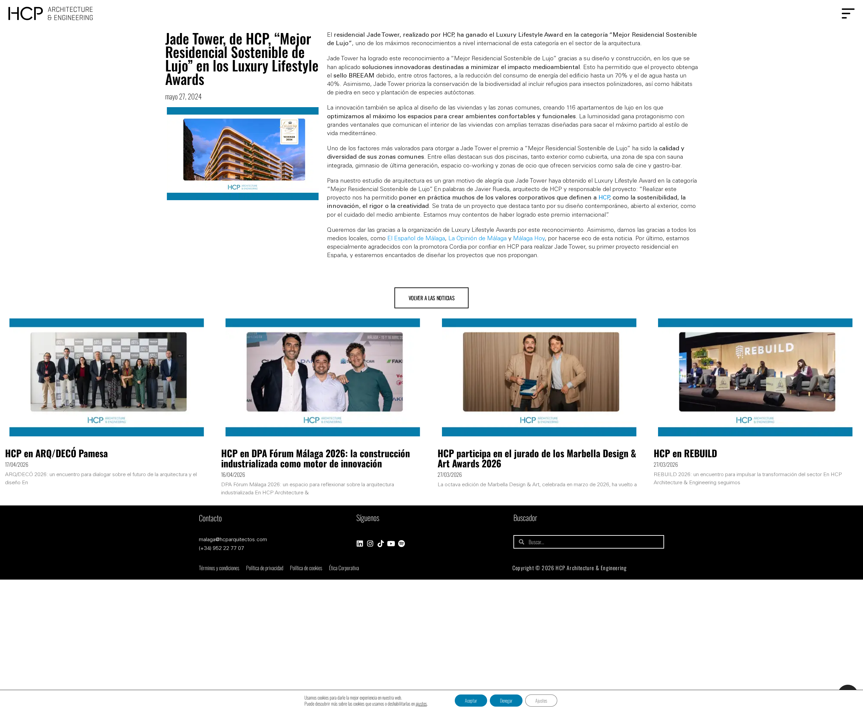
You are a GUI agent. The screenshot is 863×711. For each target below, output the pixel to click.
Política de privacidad (264, 568)
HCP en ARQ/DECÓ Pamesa (56, 453)
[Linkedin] (359, 543)
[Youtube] (391, 543)
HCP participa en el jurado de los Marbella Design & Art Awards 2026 (537, 458)
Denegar (506, 700)
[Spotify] (401, 543)
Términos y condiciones (219, 568)
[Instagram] (370, 543)
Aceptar (471, 700)
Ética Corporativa (344, 568)
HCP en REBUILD (685, 453)
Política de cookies (306, 568)
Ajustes (541, 700)
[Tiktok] (380, 543)
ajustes (421, 704)
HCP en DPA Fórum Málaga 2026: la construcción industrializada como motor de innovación (315, 458)
